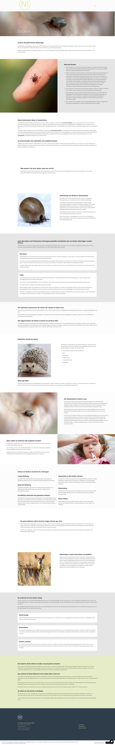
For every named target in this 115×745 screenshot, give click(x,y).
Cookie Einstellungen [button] (99, 742)
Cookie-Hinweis (82, 728)
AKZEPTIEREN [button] (109, 742)
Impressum (81, 724)
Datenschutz (82, 726)
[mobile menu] (95, 6)
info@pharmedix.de (25, 728)
